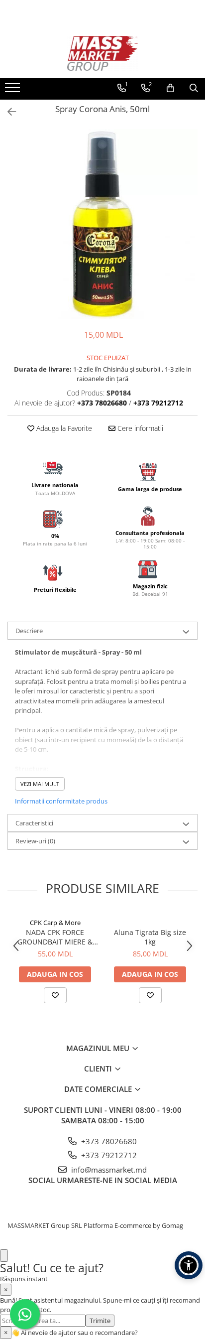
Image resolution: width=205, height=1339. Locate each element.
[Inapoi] (7, 112)
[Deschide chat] (4, 1255)
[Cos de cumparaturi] (170, 88)
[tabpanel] (102, 224)
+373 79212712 (108, 1155)
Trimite (100, 1320)
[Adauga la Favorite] (55, 995)
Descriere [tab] (29, 630)
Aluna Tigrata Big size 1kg (150, 937)
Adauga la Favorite (63, 428)
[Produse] (13, 90)
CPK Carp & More (55, 922)
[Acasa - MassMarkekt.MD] (102, 53)
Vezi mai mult (39, 784)
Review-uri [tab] (35, 840)
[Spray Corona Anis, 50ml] (102, 224)
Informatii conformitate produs (61, 801)
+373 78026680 (108, 1141)
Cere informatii (139, 428)
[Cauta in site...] (194, 88)
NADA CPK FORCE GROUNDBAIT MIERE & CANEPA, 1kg (55, 937)
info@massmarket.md (108, 1170)
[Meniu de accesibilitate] (189, 1265)
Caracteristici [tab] (34, 822)
